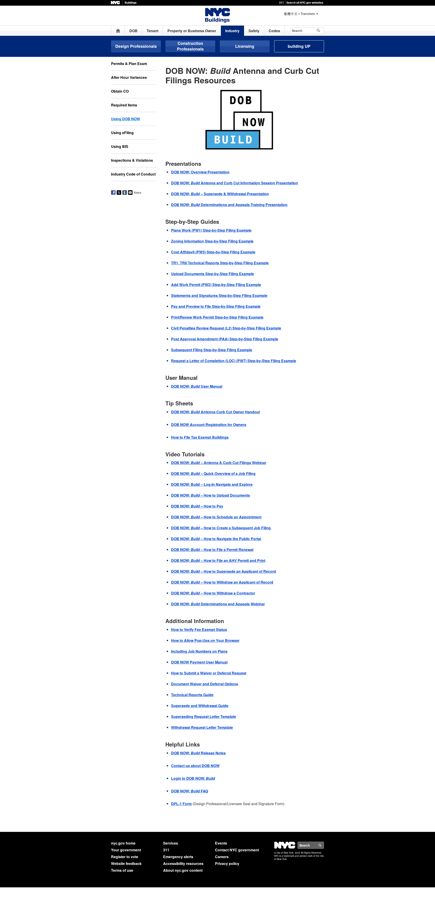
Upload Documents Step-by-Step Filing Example (212, 273)
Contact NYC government (237, 849)
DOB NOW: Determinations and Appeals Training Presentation (229, 204)
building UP (299, 46)
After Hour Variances (129, 77)
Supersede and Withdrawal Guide (199, 705)
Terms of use (122, 870)
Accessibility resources (183, 863)
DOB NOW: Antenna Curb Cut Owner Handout (215, 411)
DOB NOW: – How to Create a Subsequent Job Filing (221, 527)
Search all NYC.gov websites (304, 2)
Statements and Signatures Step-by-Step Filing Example (219, 295)
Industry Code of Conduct (133, 174)
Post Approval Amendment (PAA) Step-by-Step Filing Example (224, 339)
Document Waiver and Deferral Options (204, 683)
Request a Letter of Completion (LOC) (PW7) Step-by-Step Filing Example (233, 360)
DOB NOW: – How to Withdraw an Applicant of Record (222, 582)
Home (118, 31)
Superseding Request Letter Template (203, 716)
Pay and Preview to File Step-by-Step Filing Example (216, 306)
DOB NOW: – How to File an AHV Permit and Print (218, 560)
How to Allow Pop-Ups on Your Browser (205, 640)
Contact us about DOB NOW (195, 765)
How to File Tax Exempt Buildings (200, 437)
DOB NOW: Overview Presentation (200, 172)
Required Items (124, 105)
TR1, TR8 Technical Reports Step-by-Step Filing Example (220, 262)
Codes (274, 30)
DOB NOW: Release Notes (198, 753)
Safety (254, 30)
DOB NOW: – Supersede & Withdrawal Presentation (220, 193)
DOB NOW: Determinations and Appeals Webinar (218, 604)
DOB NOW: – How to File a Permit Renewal (212, 549)
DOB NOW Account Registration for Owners (208, 424)
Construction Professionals (190, 46)
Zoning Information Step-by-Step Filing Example (212, 241)
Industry (232, 30)
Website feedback (126, 863)
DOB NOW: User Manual (196, 386)
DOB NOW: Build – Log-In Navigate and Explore (212, 484)
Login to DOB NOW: (193, 778)
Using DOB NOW (125, 118)
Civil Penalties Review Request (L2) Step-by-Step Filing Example (226, 328)
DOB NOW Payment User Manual (199, 662)
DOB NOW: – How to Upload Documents (210, 495)
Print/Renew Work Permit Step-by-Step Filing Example (217, 317)
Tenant (152, 30)
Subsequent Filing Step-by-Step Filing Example (211, 349)
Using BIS (119, 146)
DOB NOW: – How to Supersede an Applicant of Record (223, 571)
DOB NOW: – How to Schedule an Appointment (216, 517)
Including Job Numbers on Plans (199, 651)
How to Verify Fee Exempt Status (199, 629)
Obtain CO (120, 91)
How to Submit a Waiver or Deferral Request (208, 673)
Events (221, 843)
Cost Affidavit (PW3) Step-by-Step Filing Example (213, 252)
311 (281, 2)
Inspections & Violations (132, 160)
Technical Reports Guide (192, 694)
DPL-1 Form (181, 803)
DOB (133, 30)
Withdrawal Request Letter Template (202, 727)
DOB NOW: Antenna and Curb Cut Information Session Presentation (234, 182)
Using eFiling (122, 132)
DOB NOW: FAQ (189, 791)
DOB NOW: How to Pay (197, 506)
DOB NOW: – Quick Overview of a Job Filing (213, 473)
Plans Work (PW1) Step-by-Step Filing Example (211, 230)
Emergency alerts (178, 856)
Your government (126, 849)
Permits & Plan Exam (129, 63)
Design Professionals (136, 46)
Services (170, 843)
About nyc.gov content (183, 870)
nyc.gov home (123, 843)
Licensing (244, 46)
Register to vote (124, 856)
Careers (222, 856)
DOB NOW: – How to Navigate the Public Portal (216, 538)
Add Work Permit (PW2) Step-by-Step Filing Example (216, 284)
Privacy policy (227, 863)
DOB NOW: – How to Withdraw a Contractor (213, 593)
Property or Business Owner (191, 30)
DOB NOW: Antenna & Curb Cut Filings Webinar (218, 462)
